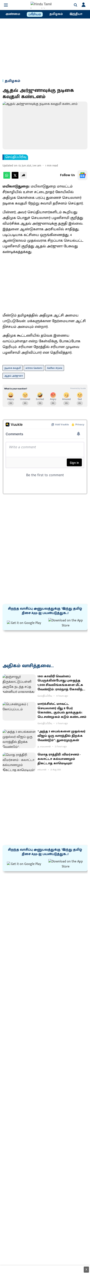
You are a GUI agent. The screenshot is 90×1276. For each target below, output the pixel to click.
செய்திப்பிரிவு (15, 157)
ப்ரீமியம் (34, 14)
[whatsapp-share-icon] (6, 178)
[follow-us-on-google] (82, 175)
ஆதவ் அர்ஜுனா (13, 376)
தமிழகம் (56, 14)
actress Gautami (34, 368)
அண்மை (12, 14)
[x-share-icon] (15, 178)
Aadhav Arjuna (54, 368)
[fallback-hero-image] (19, 683)
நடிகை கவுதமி (12, 368)
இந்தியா (75, 14)
